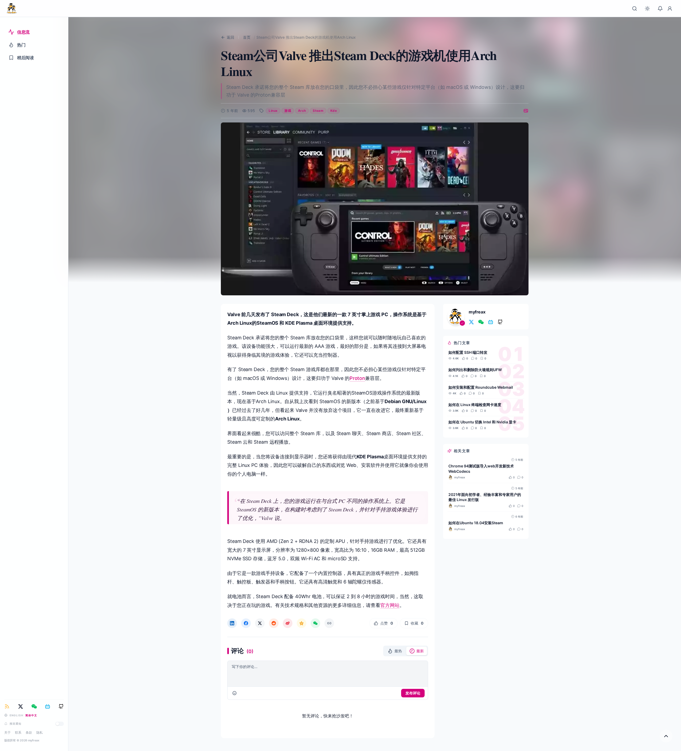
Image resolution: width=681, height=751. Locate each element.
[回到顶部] (666, 736)
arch (302, 111)
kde (333, 111)
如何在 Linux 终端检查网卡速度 (474, 404)
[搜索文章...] (634, 8)
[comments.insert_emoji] (234, 693)
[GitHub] (61, 706)
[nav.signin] (670, 8)
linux (273, 111)
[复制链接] (329, 623)
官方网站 (390, 605)
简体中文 (31, 715)
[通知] (660, 8)
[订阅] (7, 706)
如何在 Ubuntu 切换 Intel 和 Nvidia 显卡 (482, 422)
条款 (29, 732)
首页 (247, 37)
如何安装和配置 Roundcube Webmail (480, 387)
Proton (357, 378)
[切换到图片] (526, 110)
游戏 (287, 111)
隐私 (39, 732)
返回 (230, 37)
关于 (7, 732)
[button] (394, 651)
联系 (18, 732)
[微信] (34, 706)
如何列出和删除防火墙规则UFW (475, 369)
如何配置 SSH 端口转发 (467, 352)
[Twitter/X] (20, 706)
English (16, 715)
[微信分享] (315, 623)
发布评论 (412, 693)
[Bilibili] (47, 706)
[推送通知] (59, 724)
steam (318, 111)
